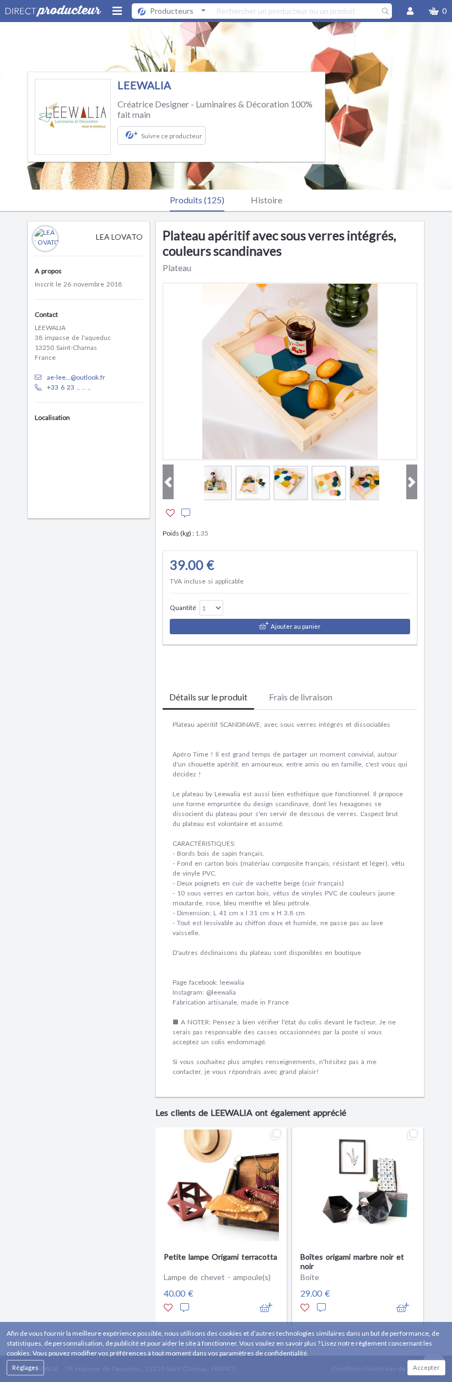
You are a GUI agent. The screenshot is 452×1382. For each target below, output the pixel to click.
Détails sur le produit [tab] (208, 697)
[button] (437, 11)
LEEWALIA (144, 85)
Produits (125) (197, 200)
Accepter (426, 1367)
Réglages (25, 1367)
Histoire (266, 200)
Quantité (183, 607)
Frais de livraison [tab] (300, 697)
